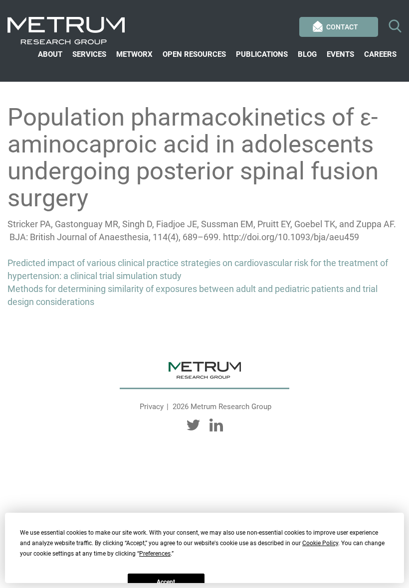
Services (89, 54)
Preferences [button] (155, 553)
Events (340, 54)
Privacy (152, 406)
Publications (262, 54)
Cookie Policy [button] (320, 543)
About (50, 54)
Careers (380, 54)
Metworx (134, 54)
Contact (342, 27)
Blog (307, 54)
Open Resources (194, 54)
